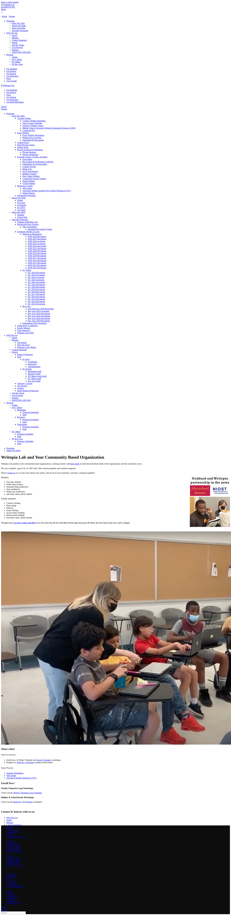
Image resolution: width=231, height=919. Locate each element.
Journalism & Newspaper (33, 140)
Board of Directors (25, 354)
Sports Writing (28, 181)
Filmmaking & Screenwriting (34, 164)
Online (15, 57)
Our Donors (22, 386)
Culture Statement (19, 40)
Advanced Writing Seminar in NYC (21, 778)
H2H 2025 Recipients (37, 239)
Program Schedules (30, 412)
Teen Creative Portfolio (32, 123)
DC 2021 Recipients (36, 285)
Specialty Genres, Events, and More (32, 157)
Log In (9, 891)
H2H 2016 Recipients (37, 260)
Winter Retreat (28, 193)
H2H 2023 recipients (36, 244)
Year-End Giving (13, 903)
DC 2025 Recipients (36, 275)
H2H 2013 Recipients (37, 268)
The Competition (29, 227)
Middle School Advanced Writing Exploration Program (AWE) (49, 128)
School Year (22, 217)
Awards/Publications (15, 102)
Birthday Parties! (29, 174)
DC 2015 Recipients (36, 299)
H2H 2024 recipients (36, 241)
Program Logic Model (26, 347)
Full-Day (29, 802)
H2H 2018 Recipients (37, 256)
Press (8, 78)
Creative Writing (24, 118)
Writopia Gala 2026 (25, 333)
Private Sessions (29, 152)
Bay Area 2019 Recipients (39, 321)
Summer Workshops (15, 773)
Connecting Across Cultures (34, 179)
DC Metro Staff (34, 379)
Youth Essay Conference (27, 325)
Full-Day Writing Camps (32, 125)
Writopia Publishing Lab (27, 222)
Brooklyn (21, 417)
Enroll (3, 7)
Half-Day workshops (26, 762)
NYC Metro (17, 59)
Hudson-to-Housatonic (32, 234)
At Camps (21, 210)
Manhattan (21, 410)
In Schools (21, 205)
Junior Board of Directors (28, 391)
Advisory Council (24, 383)
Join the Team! (18, 45)
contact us (11, 473)
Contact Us (11, 901)
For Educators (12, 76)
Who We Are (12, 33)
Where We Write (19, 26)
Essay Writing (23, 133)
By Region (27, 369)
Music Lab (27, 169)
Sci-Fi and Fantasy (30, 171)
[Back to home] (7, 4)
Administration (34, 366)
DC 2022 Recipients (36, 282)
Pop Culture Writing (30, 176)
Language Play (28, 130)
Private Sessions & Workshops (30, 150)
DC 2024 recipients (36, 277)
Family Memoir (23, 328)
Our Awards (11, 81)
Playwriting (27, 159)
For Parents (11, 71)
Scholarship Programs (26, 195)
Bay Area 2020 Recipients (39, 318)
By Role (26, 359)
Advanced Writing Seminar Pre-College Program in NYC (46, 191)
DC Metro (16, 62)
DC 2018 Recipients (36, 292)
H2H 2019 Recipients (37, 253)
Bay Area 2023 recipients (38, 311)
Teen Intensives (23, 330)
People (15, 42)
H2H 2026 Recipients (37, 236)
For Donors (11, 74)
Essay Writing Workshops (33, 135)
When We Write (18, 28)
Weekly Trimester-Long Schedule (27, 793)
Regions (9, 55)
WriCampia (27, 188)
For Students (11, 69)
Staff (19, 357)
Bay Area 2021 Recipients (39, 316)
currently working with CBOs (25, 523)
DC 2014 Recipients (36, 301)
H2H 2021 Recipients (37, 248)
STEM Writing (28, 183)
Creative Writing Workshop (34, 121)
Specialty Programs (20, 30)
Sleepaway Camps (25, 186)
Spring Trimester (44, 760)
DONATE (10, 7)
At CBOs (21, 207)
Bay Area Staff (34, 381)
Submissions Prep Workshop (34, 323)
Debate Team (22, 147)
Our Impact (22, 342)
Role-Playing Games (26, 145)
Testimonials (11, 898)
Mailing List (11, 896)
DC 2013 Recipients (36, 304)
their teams (74, 464)
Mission (15, 38)
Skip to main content (9, 2)
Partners (15, 50)
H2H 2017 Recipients (37, 258)
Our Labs (21, 203)
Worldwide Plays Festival (28, 224)
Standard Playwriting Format (40, 229)
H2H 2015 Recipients (37, 263)
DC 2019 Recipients (36, 289)
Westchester (22, 424)
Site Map (10, 893)
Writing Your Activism (31, 138)
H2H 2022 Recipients (37, 246)
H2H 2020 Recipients (37, 251)
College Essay (23, 142)
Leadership (32, 362)
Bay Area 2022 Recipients (39, 313)
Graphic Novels (29, 166)
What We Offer (18, 23)
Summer (20, 215)
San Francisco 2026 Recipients (41, 309)
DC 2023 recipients (36, 280)
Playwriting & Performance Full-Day (38, 162)
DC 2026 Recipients (36, 272)
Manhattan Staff (34, 371)
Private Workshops (30, 154)
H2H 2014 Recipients (37, 265)
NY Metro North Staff (37, 376)
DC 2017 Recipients (36, 294)
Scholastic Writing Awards (28, 232)
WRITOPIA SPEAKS (21, 52)
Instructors (32, 364)
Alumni (20, 388)
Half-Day (17, 802)
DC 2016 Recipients (36, 297)
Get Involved (17, 47)
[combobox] (13, 912)
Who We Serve (23, 345)
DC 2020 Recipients (36, 287)
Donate (12, 16)
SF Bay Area (17, 64)
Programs (10, 21)
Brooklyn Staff (34, 374)
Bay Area (26, 306)
